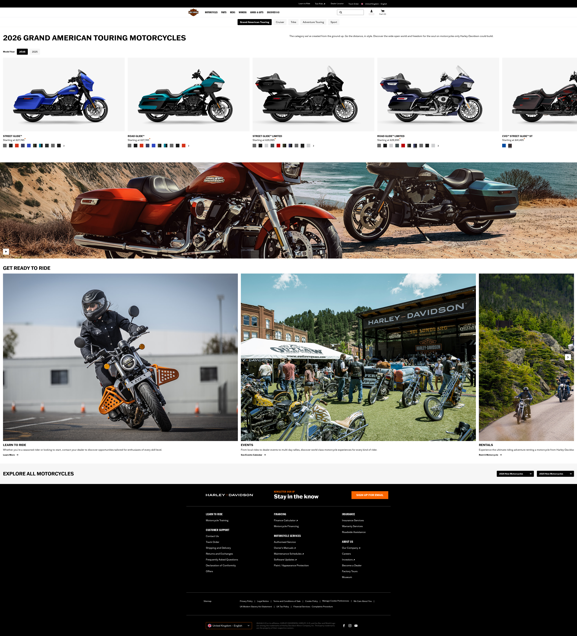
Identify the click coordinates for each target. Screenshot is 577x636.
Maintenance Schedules (288, 553)
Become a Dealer (352, 565)
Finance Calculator (285, 520)
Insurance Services (353, 520)
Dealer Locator (337, 3)
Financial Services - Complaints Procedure (313, 606)
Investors (347, 559)
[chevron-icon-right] (64, 145)
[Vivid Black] (11, 145)
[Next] (571, 103)
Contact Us (212, 536)
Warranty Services (352, 526)
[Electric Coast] (504, 145)
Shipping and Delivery (218, 547)
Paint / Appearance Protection (291, 565)
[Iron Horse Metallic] (272, 145)
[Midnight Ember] (47, 145)
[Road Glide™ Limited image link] (438, 94)
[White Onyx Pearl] (266, 145)
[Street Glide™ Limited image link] (313, 94)
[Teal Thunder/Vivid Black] (41, 145)
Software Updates (284, 559)
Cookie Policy (311, 601)
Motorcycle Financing (286, 526)
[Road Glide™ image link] (188, 94)
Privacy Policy (246, 601)
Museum (347, 577)
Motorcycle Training (217, 520)
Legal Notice (263, 601)
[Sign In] (371, 12)
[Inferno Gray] (510, 145)
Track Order (353, 4)
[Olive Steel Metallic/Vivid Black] (35, 145)
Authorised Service (285, 541)
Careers (346, 553)
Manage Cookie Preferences (335, 601)
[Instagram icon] (350, 625)
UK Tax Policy (282, 606)
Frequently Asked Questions (222, 559)
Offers (209, 571)
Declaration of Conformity (221, 565)
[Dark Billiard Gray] (5, 145)
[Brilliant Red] (278, 145)
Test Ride (319, 4)
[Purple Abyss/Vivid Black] (290, 145)
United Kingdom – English (376, 4)
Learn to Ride (304, 3)
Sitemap (207, 601)
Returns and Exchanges (219, 553)
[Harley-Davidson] (238, 495)
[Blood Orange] (17, 145)
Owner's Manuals (283, 547)
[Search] (350, 12)
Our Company (350, 547)
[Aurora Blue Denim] (29, 145)
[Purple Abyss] (23, 145)
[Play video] (6, 252)
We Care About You (363, 601)
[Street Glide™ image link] (64, 94)
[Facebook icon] (344, 625)
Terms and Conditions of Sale (287, 601)
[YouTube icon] (356, 625)
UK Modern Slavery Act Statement (256, 606)
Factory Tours (349, 571)
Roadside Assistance (354, 532)
